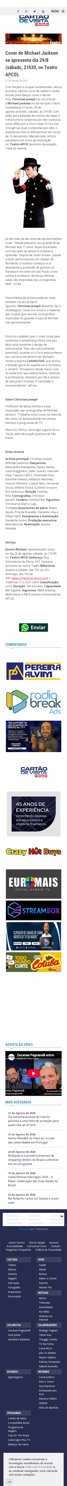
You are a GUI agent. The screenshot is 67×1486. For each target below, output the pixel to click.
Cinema (12, 1274)
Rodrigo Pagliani (48, 1330)
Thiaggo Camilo (48, 1339)
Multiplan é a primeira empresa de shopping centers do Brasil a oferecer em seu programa (33, 1160)
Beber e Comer (48, 1278)
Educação (13, 1283)
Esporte (43, 1283)
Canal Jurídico (46, 1377)
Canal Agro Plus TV (19, 1440)
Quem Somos (17, 1242)
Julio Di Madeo (47, 1353)
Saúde (42, 1265)
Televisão (44, 1302)
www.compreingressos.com (30, 578)
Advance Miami (48, 1398)
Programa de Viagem (15, 1429)
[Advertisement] (33, 1007)
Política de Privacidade (48, 1249)
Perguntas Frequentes (18, 1249)
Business (12, 1371)
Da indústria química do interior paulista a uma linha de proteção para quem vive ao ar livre (33, 1121)
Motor (42, 1298)
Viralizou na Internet (45, 1317)
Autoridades (46, 1307)
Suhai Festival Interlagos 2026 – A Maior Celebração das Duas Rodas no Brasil (33, 1181)
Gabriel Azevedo (48, 1366)
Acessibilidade (15, 1246)
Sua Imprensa (47, 1386)
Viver (41, 1259)
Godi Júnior (14, 1335)
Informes (43, 1371)
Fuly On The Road (18, 1435)
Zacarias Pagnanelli (19, 1330)
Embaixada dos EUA (48, 1392)
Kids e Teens (46, 1381)
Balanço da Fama (18, 1444)
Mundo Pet (45, 1287)
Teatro (12, 1265)
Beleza (43, 1274)
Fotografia (14, 1287)
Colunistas (14, 1325)
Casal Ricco (45, 1348)
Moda (42, 1269)
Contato (55, 1246)
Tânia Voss (45, 1335)
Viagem (12, 1278)
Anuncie (53, 1242)
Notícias (43, 1292)
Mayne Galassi (47, 1357)
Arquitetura (14, 1292)
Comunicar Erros (36, 1246)
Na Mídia (44, 1311)
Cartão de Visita (17, 1418)
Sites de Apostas (48, 1407)
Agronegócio (15, 1377)
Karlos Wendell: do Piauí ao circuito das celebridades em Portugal (31, 1140)
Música (12, 1269)
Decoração (14, 1296)
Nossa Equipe (37, 1242)
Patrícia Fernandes (49, 1361)
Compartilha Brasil (18, 1422)
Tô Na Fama (46, 1344)
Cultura (12, 1259)
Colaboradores (47, 1325)
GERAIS (43, 1403)
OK (9, 1481)
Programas (14, 1413)
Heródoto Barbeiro (19, 1339)
